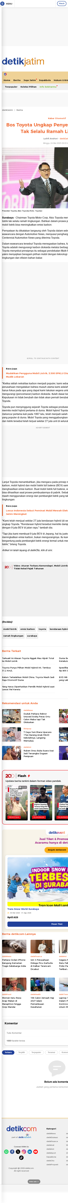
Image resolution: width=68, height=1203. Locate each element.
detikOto (50, 1161)
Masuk (62, 3)
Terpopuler (11, 86)
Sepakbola (45, 80)
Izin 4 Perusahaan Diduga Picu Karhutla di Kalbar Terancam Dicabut (42, 964)
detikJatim (7, 110)
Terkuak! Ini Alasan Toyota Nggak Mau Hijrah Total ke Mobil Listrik (28, 659)
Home (7, 80)
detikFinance (52, 1141)
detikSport (51, 1153)
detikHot (50, 1149)
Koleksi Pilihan (29, 86)
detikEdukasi (52, 1137)
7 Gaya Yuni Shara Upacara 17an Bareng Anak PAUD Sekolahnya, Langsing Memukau (37, 736)
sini (50, 550)
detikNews (51, 1133)
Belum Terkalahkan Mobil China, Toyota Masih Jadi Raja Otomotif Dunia (28, 678)
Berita (16, 80)
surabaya (32, 636)
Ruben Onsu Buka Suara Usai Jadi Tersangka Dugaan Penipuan (39, 753)
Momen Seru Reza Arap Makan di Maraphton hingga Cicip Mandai (11, 1002)
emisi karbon (27, 629)
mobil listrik (10, 629)
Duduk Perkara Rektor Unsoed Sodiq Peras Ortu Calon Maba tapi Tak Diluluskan (37, 718)
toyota (42, 629)
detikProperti (52, 1164)
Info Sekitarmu (48, 86)
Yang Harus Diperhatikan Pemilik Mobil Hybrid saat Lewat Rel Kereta (28, 688)
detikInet (50, 1145)
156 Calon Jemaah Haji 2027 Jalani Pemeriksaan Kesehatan (42, 1002)
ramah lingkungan (13, 636)
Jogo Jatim (30, 80)
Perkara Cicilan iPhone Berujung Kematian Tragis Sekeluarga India (14, 963)
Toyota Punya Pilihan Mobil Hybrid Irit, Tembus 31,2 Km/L (26, 669)
